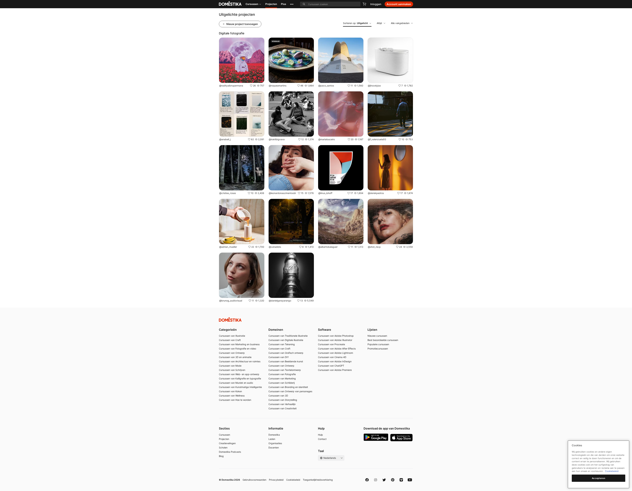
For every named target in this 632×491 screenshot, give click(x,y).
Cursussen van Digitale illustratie (285, 340)
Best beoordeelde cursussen (383, 340)
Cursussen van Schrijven (232, 370)
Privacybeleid (276, 479)
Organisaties (275, 443)
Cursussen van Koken (230, 391)
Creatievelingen (227, 443)
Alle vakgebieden (400, 23)
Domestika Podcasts (230, 451)
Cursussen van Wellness (232, 395)
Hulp (320, 434)
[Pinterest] (392, 480)
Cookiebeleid (293, 479)
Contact (322, 439)
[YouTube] (410, 480)
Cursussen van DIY (278, 357)
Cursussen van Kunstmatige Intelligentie (240, 387)
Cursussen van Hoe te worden (235, 399)
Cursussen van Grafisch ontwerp (285, 352)
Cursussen (252, 4)
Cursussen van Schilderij (281, 382)
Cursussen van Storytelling (282, 399)
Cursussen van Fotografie (282, 374)
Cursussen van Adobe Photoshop (336, 335)
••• (291, 4)
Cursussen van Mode (230, 365)
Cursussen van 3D (278, 395)
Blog (221, 456)
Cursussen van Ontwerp (232, 352)
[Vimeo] (401, 480)
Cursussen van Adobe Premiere (335, 370)
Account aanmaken (399, 4)
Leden (271, 439)
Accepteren (598, 478)
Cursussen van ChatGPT (331, 365)
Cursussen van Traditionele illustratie (288, 335)
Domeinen (275, 329)
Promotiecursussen (378, 348)
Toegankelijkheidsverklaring (318, 479)
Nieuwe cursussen (377, 335)
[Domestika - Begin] (316, 319)
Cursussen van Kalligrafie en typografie (240, 378)
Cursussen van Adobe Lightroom (335, 352)
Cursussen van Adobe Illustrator (335, 340)
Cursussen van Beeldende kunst (285, 361)
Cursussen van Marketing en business (239, 344)
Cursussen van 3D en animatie (235, 357)
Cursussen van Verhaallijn (282, 404)
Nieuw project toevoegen (242, 24)
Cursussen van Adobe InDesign (335, 361)
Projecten (271, 4)
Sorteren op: (355, 23)
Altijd (379, 23)
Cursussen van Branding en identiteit (288, 387)
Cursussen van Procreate (331, 344)
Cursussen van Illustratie (232, 335)
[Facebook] (367, 480)
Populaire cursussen (378, 344)
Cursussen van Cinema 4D (332, 357)
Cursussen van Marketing (282, 378)
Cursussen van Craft (230, 340)
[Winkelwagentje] (364, 4)
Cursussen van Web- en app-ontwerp (239, 374)
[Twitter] (384, 480)
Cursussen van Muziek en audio (236, 382)
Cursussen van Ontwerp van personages (290, 391)
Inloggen (375, 4)
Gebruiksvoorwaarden (254, 479)
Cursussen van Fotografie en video (237, 348)
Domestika (274, 434)
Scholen (223, 447)
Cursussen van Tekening (281, 344)
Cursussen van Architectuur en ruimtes (239, 361)
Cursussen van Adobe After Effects (337, 348)
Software (324, 329)
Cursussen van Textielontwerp (284, 370)
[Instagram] (375, 480)
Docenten (273, 447)
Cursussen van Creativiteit (282, 408)
